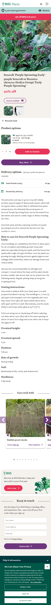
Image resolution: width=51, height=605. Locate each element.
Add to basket (32, 151)
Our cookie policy (36, 582)
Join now (12, 488)
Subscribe (24, 546)
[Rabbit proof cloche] (25, 418)
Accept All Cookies (25, 600)
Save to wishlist (12, 100)
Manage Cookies (25, 587)
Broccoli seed (11, 120)
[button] (14, 459)
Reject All (25, 594)
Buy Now (24, 162)
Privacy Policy (16, 539)
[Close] (47, 566)
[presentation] (47, 420)
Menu (47, 3)
